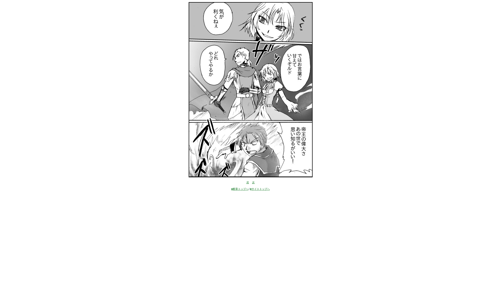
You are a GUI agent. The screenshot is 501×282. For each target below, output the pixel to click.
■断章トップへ (239, 188)
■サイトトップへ (260, 188)
